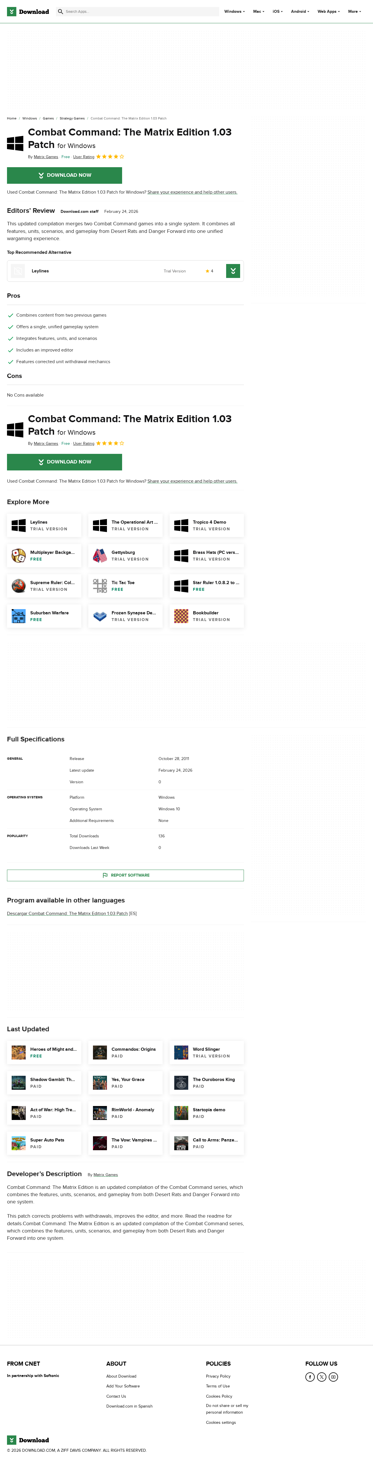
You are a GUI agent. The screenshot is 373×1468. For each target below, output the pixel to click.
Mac (257, 12)
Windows (233, 12)
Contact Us (116, 1396)
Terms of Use (218, 1386)
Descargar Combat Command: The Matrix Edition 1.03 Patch (67, 913)
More (353, 11)
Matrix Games (106, 1174)
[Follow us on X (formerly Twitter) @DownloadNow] (321, 1377)
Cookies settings (221, 1422)
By (43, 156)
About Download (121, 1376)
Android (298, 12)
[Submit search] (60, 11)
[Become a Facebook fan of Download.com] (310, 1377)
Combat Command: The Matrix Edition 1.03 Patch (130, 138)
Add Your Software (123, 1386)
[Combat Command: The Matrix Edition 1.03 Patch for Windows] (15, 143)
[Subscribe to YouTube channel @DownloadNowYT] (333, 1377)
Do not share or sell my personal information (227, 1409)
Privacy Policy (218, 1376)
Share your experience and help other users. (192, 192)
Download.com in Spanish (129, 1406)
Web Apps (327, 12)
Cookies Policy (219, 1396)
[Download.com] (28, 11)
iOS (276, 12)
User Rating (83, 156)
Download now (69, 175)
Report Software (130, 875)
